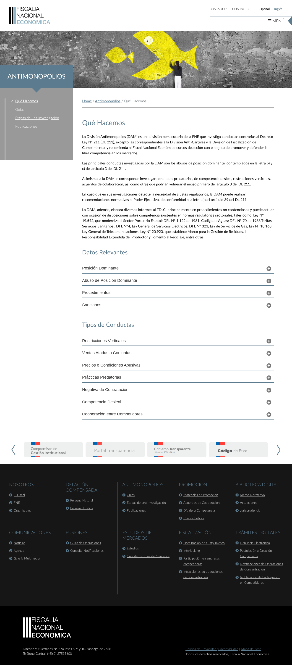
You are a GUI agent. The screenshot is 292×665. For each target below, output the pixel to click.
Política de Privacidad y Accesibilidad (211, 649)
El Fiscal (19, 495)
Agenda (19, 550)
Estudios (133, 548)
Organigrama (22, 510)
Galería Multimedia (27, 558)
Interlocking (191, 550)
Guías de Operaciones (85, 543)
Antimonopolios (107, 101)
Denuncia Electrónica (255, 543)
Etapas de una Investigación (37, 118)
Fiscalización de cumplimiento (204, 543)
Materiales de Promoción (200, 495)
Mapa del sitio (251, 649)
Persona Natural (81, 500)
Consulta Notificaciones (87, 550)
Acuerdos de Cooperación (201, 502)
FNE (17, 502)
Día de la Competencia (199, 510)
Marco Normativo (252, 495)
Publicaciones (26, 126)
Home (87, 101)
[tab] (178, 268)
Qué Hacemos (26, 101)
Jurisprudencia (250, 510)
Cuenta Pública (193, 518)
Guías (19, 109)
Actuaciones (248, 502)
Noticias (19, 543)
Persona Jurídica (81, 508)
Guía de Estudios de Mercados (148, 556)
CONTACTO (240, 9)
